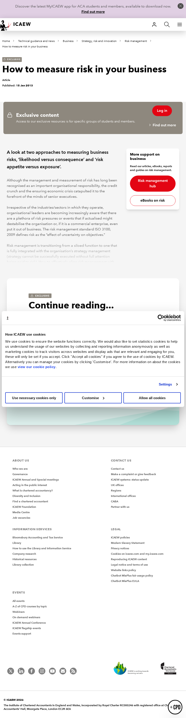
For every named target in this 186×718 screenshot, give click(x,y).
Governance (20, 474)
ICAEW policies (120, 537)
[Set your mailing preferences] (62, 671)
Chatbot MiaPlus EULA (125, 581)
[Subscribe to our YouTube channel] (52, 671)
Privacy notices (120, 548)
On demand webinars (26, 617)
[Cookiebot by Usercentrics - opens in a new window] (161, 318)
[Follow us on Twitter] (10, 671)
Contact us (117, 468)
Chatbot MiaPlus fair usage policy (132, 575)
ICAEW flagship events (26, 628)
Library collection (23, 564)
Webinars (18, 611)
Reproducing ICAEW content (129, 559)
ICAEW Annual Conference (29, 622)
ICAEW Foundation (24, 506)
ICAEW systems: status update (130, 479)
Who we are (20, 468)
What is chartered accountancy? (32, 490)
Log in (162, 110)
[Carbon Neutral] (133, 669)
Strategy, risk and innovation (99, 41)
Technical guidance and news (36, 41)
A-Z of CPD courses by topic (29, 606)
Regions (116, 490)
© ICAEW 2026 (14, 699)
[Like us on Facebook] (31, 671)
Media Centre (21, 512)
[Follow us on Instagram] (42, 671)
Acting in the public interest (29, 485)
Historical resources (24, 559)
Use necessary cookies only (34, 398)
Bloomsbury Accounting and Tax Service (37, 537)
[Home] (18, 24)
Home (6, 41)
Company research (24, 553)
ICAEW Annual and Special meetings (35, 479)
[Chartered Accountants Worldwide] (168, 669)
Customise (90, 398)
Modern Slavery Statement (127, 543)
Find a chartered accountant (30, 501)
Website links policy (123, 570)
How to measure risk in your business (25, 46)
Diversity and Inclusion (26, 496)
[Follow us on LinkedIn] (21, 671)
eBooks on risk (152, 200)
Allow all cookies (152, 398)
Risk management (136, 41)
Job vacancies (21, 517)
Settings (165, 384)
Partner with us (120, 506)
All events (18, 601)
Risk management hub (153, 183)
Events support (21, 633)
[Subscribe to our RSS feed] (73, 671)
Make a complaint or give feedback (133, 474)
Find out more (93, 12)
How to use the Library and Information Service (41, 548)
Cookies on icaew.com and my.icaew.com (137, 553)
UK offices (117, 485)
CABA (114, 501)
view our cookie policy (37, 367)
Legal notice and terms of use (129, 564)
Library (16, 543)
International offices (123, 496)
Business (68, 41)
